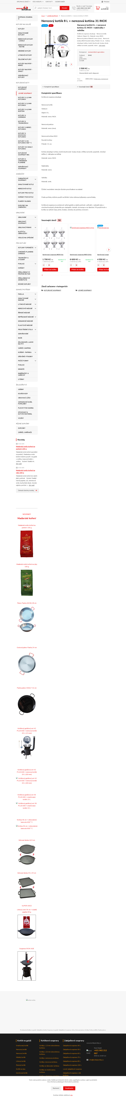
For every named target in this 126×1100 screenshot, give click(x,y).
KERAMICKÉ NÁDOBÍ (25, 321)
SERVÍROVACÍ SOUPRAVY (23, 167)
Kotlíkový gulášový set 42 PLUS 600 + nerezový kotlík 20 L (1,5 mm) (27, 730)
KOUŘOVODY (23, 394)
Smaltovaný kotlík (22, 1046)
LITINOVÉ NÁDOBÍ (24, 304)
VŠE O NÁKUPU (37, 2)
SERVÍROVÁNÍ (23, 334)
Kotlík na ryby (20, 1069)
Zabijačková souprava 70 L (72, 1057)
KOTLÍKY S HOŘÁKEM (22, 116)
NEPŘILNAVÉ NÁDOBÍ (26, 317)
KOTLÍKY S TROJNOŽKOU (23, 122)
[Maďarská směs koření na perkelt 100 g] (27, 544)
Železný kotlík (20, 1065)
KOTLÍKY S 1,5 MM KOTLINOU (24, 98)
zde (71, 1095)
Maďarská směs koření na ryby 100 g (25, 471)
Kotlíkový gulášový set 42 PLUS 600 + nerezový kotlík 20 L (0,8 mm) (27, 772)
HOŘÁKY (21, 268)
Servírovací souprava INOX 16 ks (108, 255)
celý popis (102, 45)
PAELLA (21, 294)
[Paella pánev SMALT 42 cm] (27, 704)
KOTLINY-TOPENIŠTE (25, 248)
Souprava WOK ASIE (26, 949)
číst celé (19, 464)
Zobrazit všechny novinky (26, 490)
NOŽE (20, 338)
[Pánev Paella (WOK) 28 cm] (27, 619)
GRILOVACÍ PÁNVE (24, 227)
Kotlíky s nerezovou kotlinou (49, 1058)
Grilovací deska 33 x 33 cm (26, 873)
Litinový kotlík (20, 1061)
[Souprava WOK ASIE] (27, 966)
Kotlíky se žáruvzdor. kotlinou (49, 1066)
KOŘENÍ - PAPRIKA (24, 352)
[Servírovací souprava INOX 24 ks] (82, 238)
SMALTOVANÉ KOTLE (26, 184)
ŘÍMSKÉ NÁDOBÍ (24, 313)
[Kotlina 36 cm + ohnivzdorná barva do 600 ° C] (27, 827)
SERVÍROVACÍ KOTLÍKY (23, 76)
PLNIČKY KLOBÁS (24, 201)
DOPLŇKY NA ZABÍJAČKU (23, 206)
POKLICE (21, 264)
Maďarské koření (27, 518)
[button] (109, 250)
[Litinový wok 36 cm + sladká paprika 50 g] (27, 926)
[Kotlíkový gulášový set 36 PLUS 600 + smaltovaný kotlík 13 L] (27, 806)
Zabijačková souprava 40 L (72, 1046)
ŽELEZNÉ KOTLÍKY (24, 59)
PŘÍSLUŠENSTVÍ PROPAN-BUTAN (24, 273)
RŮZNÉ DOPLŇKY (24, 284)
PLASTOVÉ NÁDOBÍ (25, 325)
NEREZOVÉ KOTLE (24, 189)
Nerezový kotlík (21, 1049)
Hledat (64, 8)
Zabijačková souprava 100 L (72, 1065)
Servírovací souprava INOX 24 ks (80, 255)
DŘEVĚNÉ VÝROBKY (25, 357)
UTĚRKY (21, 379)
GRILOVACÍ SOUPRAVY (22, 222)
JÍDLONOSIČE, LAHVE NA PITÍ (25, 343)
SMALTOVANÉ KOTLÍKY (23, 34)
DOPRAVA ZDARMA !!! (25, 18)
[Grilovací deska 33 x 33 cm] (27, 887)
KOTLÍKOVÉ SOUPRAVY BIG (23, 154)
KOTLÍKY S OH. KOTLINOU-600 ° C (25, 142)
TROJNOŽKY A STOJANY (23, 259)
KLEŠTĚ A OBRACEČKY (22, 232)
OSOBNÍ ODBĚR (60, 2)
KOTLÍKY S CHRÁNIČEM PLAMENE (22, 161)
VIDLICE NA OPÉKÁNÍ (25, 238)
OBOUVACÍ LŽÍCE (24, 398)
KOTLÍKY (21, 29)
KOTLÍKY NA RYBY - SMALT (25, 70)
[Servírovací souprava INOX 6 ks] (55, 238)
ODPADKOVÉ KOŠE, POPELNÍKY (25, 403)
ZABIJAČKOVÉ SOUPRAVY (23, 179)
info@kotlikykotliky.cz (96, 1060)
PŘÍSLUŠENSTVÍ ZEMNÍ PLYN (24, 279)
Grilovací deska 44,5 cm (27, 840)
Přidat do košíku (50, 269)
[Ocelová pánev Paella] (27, 664)
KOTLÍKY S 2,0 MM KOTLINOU (24, 104)
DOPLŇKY (21, 428)
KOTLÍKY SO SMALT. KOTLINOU (25, 148)
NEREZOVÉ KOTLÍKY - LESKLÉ (25, 40)
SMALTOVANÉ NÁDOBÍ (23, 299)
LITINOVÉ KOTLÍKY (25, 55)
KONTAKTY (49, 2)
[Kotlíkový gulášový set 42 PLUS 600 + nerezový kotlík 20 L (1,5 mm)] (27, 747)
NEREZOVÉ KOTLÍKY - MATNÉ (25, 46)
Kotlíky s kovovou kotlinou (48, 1062)
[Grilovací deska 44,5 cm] (27, 854)
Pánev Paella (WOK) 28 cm (26, 603)
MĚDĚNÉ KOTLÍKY (24, 51)
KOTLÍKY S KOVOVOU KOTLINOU (22, 135)
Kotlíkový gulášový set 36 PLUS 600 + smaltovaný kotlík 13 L (27, 797)
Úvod (43, 16)
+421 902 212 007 (84, 8)
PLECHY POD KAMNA (25, 408)
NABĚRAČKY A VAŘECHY (23, 374)
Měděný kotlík (20, 1057)
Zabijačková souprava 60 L (72, 1053)
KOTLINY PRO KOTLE (25, 193)
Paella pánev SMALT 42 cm (27, 688)
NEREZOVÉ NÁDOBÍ (25, 308)
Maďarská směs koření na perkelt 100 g (25, 447)
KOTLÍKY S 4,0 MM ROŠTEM (24, 110)
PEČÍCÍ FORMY (23, 361)
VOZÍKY (21, 418)
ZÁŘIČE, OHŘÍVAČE (25, 432)
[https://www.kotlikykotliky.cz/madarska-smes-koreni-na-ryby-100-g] (27, 583)
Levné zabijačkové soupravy (72, 1069)
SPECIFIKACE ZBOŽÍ (23, 2)
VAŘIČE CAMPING (24, 348)
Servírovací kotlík (21, 1073)
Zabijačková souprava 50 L (72, 1049)
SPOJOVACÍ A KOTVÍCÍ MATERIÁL (25, 413)
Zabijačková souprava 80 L (72, 1061)
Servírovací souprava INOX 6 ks (53, 255)
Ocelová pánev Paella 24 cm (27, 647)
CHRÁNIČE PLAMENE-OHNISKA (26, 253)
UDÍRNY (21, 389)
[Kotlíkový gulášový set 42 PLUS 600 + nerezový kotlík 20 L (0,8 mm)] (27, 781)
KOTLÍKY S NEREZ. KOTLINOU (25, 128)
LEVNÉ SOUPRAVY (25, 93)
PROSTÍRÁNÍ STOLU (25, 330)
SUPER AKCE (27, 906)
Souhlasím (69, 1088)
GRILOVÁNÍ (22, 217)
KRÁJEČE (21, 369)
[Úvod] (24, 8)
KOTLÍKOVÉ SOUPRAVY (22, 88)
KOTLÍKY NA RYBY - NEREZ (25, 64)
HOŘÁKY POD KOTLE (25, 197)
